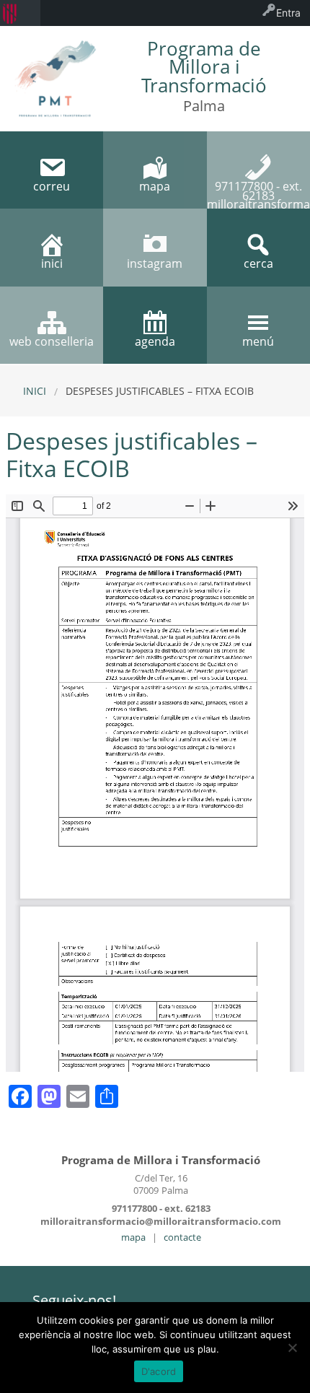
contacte (182, 1237)
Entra (288, 12)
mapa (133, 1237)
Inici (34, 391)
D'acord (159, 1371)
